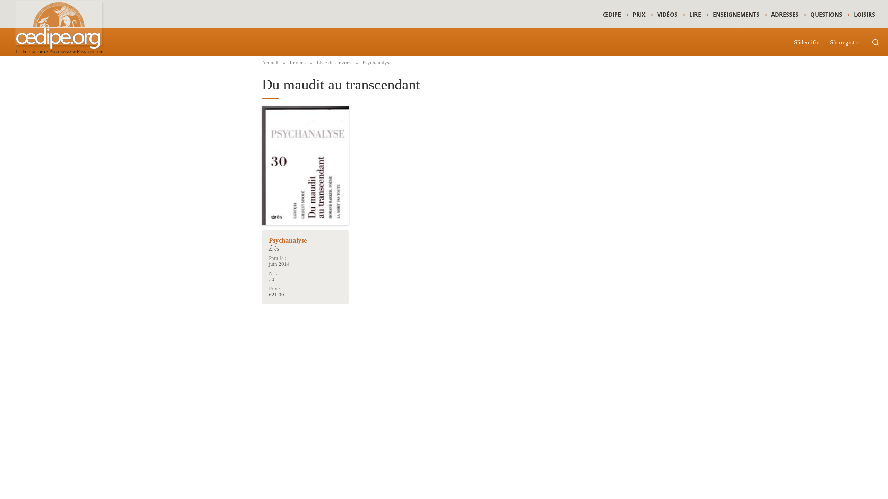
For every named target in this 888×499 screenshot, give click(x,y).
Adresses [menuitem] (785, 14)
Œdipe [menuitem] (612, 14)
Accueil (270, 62)
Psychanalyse (377, 62)
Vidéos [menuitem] (667, 14)
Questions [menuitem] (826, 14)
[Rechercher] (875, 42)
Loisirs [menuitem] (864, 14)
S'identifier (807, 42)
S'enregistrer (845, 42)
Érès (274, 249)
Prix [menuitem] (639, 14)
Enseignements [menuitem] (736, 14)
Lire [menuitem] (695, 14)
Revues (298, 62)
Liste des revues (334, 62)
